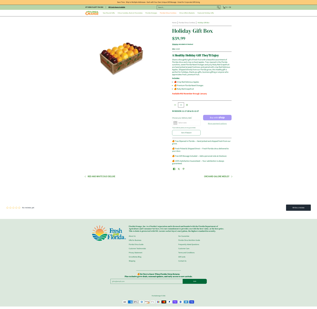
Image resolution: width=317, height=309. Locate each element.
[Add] (187, 105)
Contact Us (182, 261)
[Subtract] (175, 105)
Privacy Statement (135, 252)
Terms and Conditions (186, 252)
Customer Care (183, 248)
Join (194, 281)
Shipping (175, 44)
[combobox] (186, 7)
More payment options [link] (217, 123)
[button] (174, 169)
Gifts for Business (135, 240)
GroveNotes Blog (135, 257)
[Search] (218, 7)
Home (174, 22)
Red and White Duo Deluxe (101, 176)
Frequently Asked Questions (188, 244)
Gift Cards (181, 257)
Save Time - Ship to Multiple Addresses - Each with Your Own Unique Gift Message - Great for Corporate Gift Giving (158, 2)
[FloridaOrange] (92, 13)
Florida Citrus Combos (187, 22)
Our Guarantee (183, 236)
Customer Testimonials (137, 248)
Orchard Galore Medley (216, 176)
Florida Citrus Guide (136, 244)
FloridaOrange (156, 296)
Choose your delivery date (182, 118)
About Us (132, 236)
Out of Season (186, 132)
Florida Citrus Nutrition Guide (189, 240)
